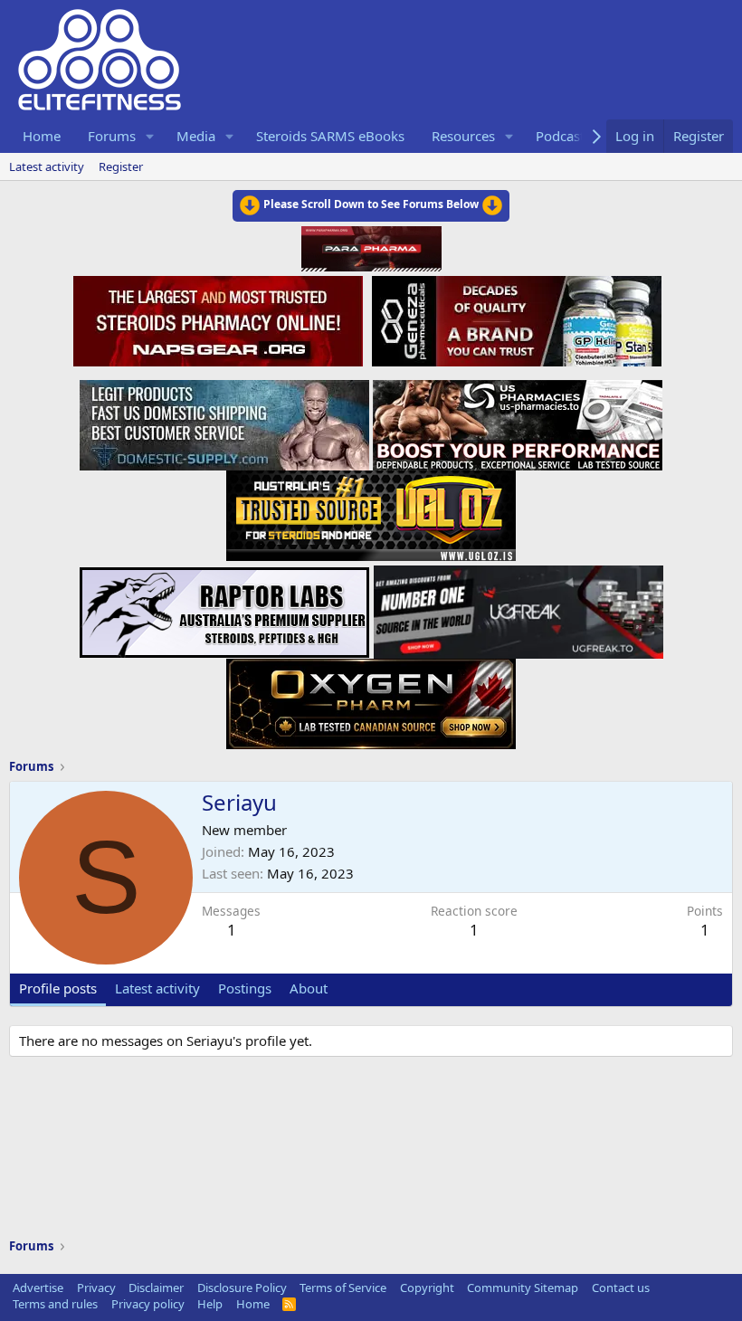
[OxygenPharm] (371, 698)
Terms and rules (55, 1304)
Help (210, 1304)
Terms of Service (343, 1287)
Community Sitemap (522, 1287)
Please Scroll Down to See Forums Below (371, 204)
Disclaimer (156, 1287)
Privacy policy (148, 1304)
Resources (463, 136)
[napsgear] (220, 318)
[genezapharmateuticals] (514, 318)
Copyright (427, 1287)
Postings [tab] (244, 988)
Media (195, 136)
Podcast (560, 136)
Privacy (96, 1287)
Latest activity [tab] (157, 988)
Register (121, 166)
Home (42, 136)
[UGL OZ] (371, 510)
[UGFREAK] (518, 607)
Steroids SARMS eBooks (330, 136)
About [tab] (309, 988)
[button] (150, 136)
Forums (112, 136)
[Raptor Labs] (224, 607)
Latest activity (46, 166)
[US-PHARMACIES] (517, 420)
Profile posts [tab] (58, 988)
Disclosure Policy (242, 1287)
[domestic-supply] (224, 420)
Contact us (621, 1287)
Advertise (38, 1287)
